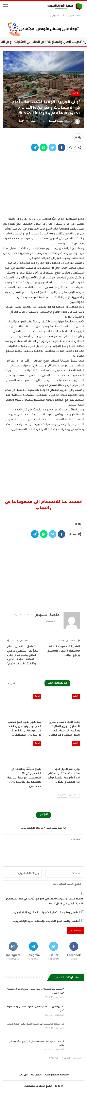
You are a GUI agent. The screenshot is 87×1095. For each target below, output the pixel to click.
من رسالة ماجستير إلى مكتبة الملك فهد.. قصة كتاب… (35, 1024)
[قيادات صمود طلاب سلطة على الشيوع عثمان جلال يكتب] (75, 1046)
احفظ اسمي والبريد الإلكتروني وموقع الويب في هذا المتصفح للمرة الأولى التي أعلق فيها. (44, 901)
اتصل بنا (36, 1075)
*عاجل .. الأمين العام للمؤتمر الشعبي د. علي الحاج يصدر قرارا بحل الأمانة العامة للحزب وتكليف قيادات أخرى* (23, 655)
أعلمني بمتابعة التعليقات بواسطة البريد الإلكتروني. (46, 912)
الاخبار (75, 93)
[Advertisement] (43, 183)
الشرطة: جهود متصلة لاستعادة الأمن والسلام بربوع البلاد (63, 651)
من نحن (23, 1075)
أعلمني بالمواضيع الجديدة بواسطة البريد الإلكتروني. (46, 921)
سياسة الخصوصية (57, 1075)
